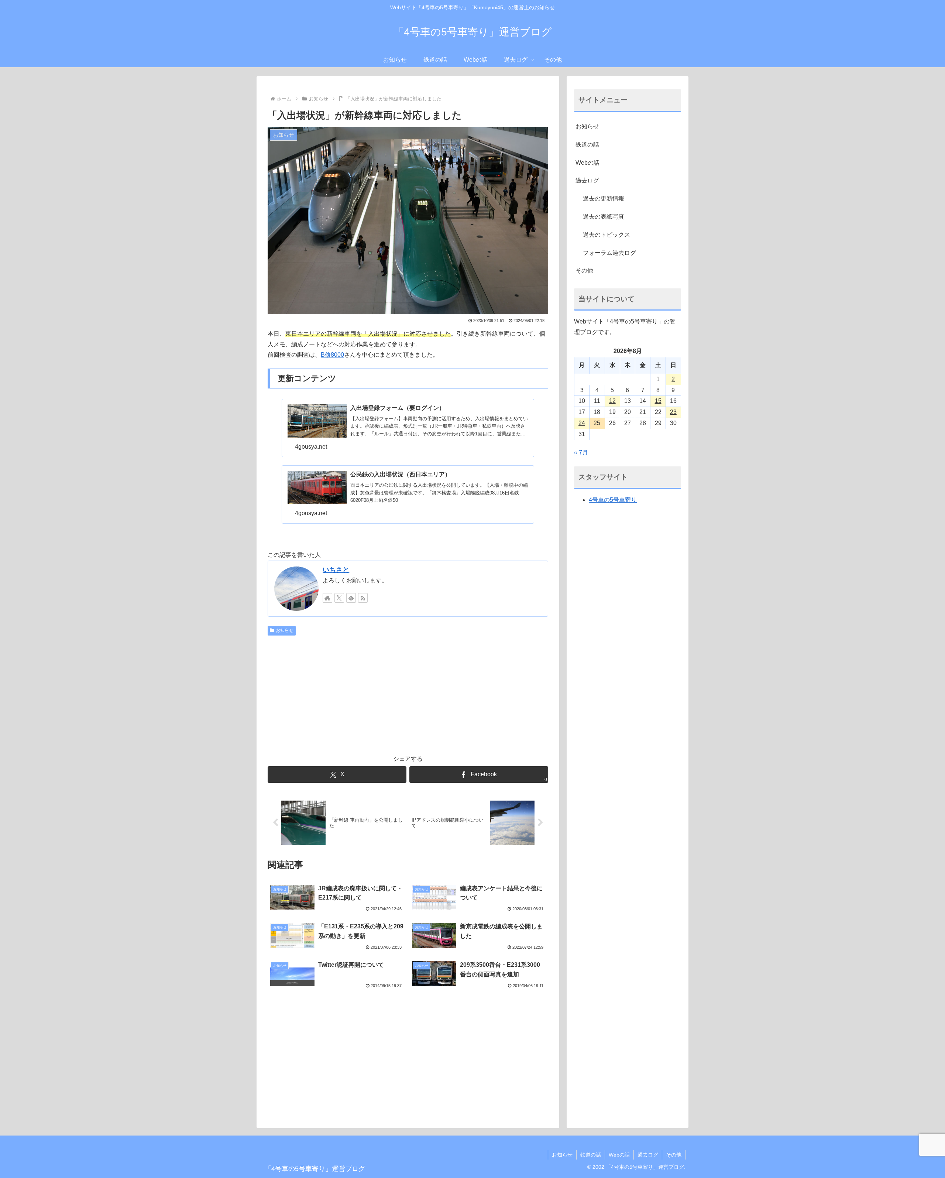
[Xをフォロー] (339, 598)
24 (581, 423)
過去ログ (587, 180)
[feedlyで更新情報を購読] (351, 598)
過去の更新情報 (603, 198)
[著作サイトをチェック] (327, 598)
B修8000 (332, 355)
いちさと (336, 569)
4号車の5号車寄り (613, 500)
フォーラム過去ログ (609, 253)
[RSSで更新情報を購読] (363, 598)
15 (658, 401)
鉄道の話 (587, 144)
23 (673, 412)
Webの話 (587, 163)
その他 (584, 270)
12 (612, 401)
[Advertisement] (408, 694)
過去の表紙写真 (603, 216)
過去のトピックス (606, 235)
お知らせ (284, 630)
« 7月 (581, 452)
